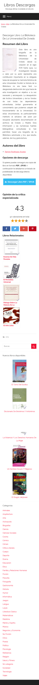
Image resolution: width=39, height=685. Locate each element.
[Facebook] (6, 228)
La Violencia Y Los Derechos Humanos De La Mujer (19, 439)
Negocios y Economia (11, 630)
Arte (7, 24)
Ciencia (5, 529)
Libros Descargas (19, 4)
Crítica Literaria (8, 548)
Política (5, 645)
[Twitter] (15, 228)
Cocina (5, 537)
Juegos (5, 600)
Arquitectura (7, 514)
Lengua (6, 604)
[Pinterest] (33, 228)
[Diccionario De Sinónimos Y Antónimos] (19, 399)
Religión (6, 657)
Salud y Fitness (9, 660)
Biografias (7, 525)
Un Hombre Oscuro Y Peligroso (19, 469)
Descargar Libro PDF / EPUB (21, 182)
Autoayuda (7, 522)
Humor (5, 593)
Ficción (5, 574)
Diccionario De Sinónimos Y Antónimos (19, 411)
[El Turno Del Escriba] (19, 371)
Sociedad (6, 668)
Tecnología (7, 672)
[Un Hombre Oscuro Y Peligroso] (19, 456)
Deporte (6, 555)
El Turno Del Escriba (19, 385)
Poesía (5, 642)
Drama (5, 559)
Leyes (5, 608)
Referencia (7, 653)
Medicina (6, 619)
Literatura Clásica (9, 612)
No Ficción (7, 634)
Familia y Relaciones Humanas (15, 570)
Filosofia (6, 578)
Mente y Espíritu (9, 623)
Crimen (5, 544)
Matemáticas (8, 615)
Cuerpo (5, 552)
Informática (7, 597)
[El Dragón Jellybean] (19, 484)
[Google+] (24, 228)
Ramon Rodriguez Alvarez (15, 152)
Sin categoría (8, 664)
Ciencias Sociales (9, 533)
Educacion (7, 563)
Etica (5, 567)
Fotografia (7, 582)
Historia (6, 589)
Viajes (5, 675)
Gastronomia (8, 585)
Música (5, 627)
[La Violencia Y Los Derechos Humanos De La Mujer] (19, 425)
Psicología (7, 649)
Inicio (3, 24)
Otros (5, 638)
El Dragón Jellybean (20, 497)
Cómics (6, 540)
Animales (6, 510)
